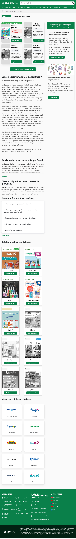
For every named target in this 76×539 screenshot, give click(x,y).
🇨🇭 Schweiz (54, 500)
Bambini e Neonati (7, 514)
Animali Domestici (23, 513)
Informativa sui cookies (41, 516)
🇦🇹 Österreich (55, 498)
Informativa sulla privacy (41, 519)
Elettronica (36, 7)
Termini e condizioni (40, 508)
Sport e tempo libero (22, 509)
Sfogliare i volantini (57, 57)
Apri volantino (16, 40)
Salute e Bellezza (10, 11)
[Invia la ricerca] (73, 3)
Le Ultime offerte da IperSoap (23, 69)
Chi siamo (37, 505)
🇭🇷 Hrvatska (55, 507)
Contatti (36, 501)
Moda (20, 505)
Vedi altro (4, 176)
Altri (5, 517)
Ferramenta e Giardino (61, 7)
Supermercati (25, 7)
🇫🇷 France (54, 504)
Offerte (16, 7)
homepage (8, 7)
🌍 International (56, 510)
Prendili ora (53, 97)
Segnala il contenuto (40, 512)
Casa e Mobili (46, 7)
